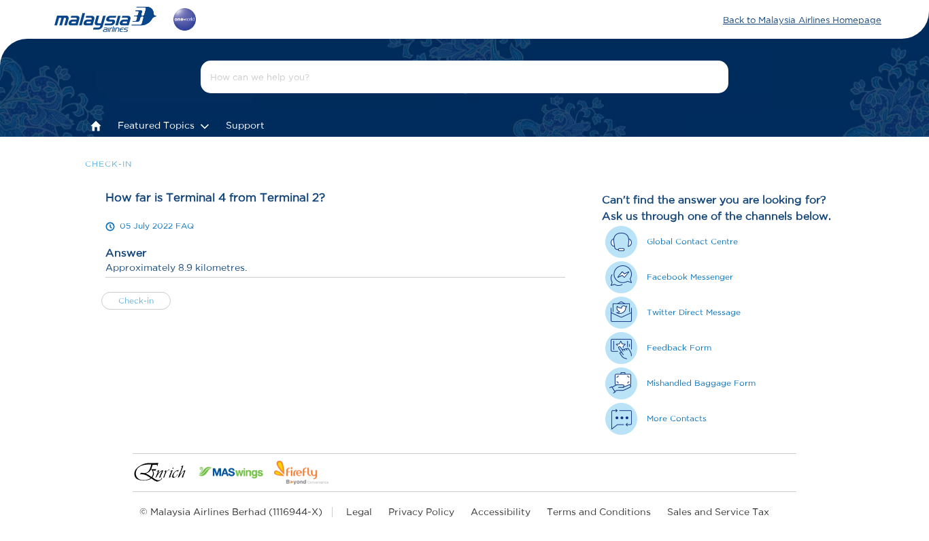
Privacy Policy (421, 511)
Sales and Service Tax (718, 511)
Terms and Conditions (599, 511)
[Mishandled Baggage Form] (621, 383)
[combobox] (464, 77)
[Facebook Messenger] (621, 277)
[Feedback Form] (621, 348)
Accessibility (500, 511)
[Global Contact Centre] (621, 242)
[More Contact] (621, 418)
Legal (359, 511)
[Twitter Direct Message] (621, 312)
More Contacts (677, 418)
